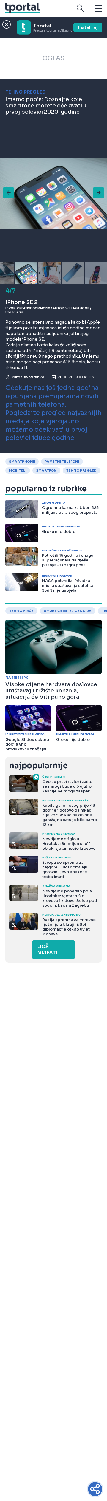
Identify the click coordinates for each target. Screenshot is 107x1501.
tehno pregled (81, 470)
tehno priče (21, 611)
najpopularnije (38, 766)
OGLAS (53, 58)
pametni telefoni (62, 461)
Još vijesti (47, 949)
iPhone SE (33, 339)
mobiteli (17, 470)
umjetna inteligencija (68, 611)
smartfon (46, 470)
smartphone (22, 461)
